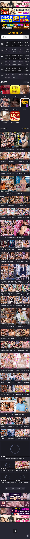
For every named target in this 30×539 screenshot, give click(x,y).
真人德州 (14, 43)
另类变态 (27, 58)
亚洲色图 (14, 62)
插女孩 (7, 74)
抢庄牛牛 (27, 45)
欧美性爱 (27, 55)
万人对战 (20, 43)
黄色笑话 (20, 71)
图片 (2, 63)
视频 (2, 50)
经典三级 (14, 58)
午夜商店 (14, 74)
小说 (2, 69)
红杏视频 (7, 77)
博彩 (2, 44)
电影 (2, 56)
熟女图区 (20, 64)
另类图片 (27, 64)
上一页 (12, 488)
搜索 (26, 37)
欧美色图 (20, 62)
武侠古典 (27, 68)
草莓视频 (20, 74)
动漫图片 (27, 62)
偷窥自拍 (7, 62)
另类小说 (14, 71)
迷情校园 (7, 71)
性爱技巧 (27, 71)
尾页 (23, 488)
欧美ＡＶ (20, 49)
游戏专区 (27, 43)
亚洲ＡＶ (7, 49)
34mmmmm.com (15, 33)
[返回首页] (28, 535)
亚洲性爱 (7, 55)
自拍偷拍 (14, 49)
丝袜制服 (14, 52)
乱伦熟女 (20, 58)
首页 (7, 488)
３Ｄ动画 (27, 49)
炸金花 (14, 45)
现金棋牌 (20, 45)
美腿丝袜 (7, 64)
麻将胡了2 (7, 45)
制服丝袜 (7, 58)
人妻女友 (20, 68)
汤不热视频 (27, 74)
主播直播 (20, 52)
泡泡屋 (14, 77)
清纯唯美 (14, 64)
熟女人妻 (7, 52)
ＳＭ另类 (27, 52)
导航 (2, 75)
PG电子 (7, 43)
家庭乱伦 (14, 68)
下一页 (18, 488)
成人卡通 (20, 55)
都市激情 (7, 68)
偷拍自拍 (14, 55)
